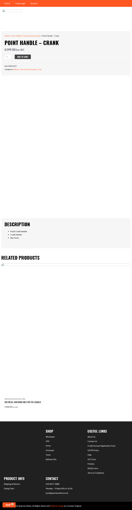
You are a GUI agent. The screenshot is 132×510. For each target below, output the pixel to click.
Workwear (50, 437)
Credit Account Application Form (101, 446)
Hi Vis (48, 446)
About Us (91, 437)
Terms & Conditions (96, 473)
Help (90, 455)
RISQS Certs (93, 468)
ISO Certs (92, 459)
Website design (57, 506)
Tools (13, 36)
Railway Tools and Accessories (28, 36)
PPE (48, 441)
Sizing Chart (9, 488)
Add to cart (22, 56)
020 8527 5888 (52, 484)
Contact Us (92, 441)
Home (7, 36)
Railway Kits (51, 459)
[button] (129, 3)
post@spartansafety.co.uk (57, 493)
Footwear (50, 450)
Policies (91, 464)
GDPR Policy (93, 450)
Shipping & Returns (12, 484)
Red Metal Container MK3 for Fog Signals (23, 402)
